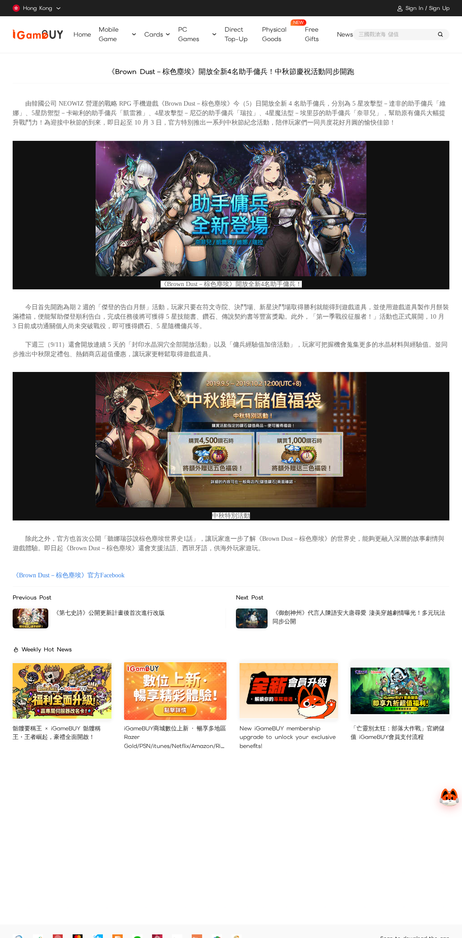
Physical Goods (274, 34)
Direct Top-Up (236, 34)
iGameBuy (37, 34)
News (345, 34)
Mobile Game (109, 34)
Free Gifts (312, 34)
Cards (153, 34)
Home (82, 34)
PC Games (188, 34)
